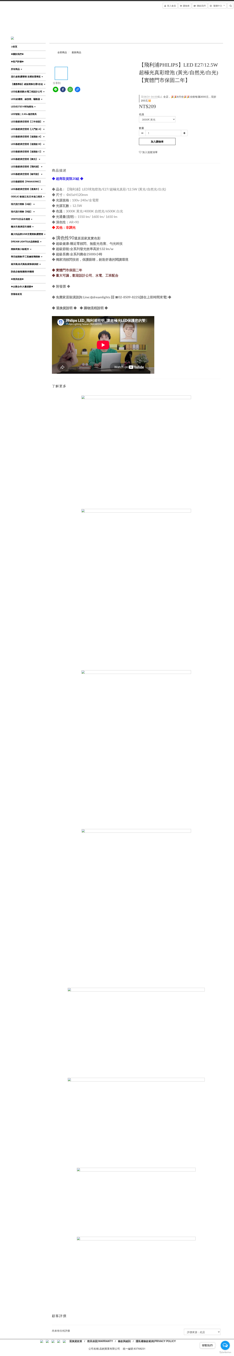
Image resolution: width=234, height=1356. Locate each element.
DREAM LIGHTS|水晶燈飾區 (25, 241)
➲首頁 (14, 46)
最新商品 (76, 52)
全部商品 (62, 52)
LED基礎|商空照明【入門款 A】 (27, 129)
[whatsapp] (70, 89)
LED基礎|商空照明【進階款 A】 (27, 136)
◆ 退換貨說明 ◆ (64, 307)
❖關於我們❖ (17, 54)
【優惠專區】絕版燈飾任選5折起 (27, 84)
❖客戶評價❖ (17, 61)
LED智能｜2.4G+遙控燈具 (24, 114)
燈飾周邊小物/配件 (20, 249)
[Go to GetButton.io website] (225, 1352)
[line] (55, 89)
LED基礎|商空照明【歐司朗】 (26, 174)
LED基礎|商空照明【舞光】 (24, 159)
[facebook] (63, 89)
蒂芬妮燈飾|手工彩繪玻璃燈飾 (26, 256)
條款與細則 (124, 1341)
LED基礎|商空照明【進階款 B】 (27, 144)
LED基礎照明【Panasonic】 (26, 181)
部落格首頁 (16, 294)
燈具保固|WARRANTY (100, 1341)
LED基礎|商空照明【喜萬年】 (26, 189)
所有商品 (15, 69)
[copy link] (77, 89)
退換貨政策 (75, 1341)
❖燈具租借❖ (17, 279)
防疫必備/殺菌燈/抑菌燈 (22, 271)
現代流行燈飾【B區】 (22, 211)
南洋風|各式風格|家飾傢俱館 (25, 264)
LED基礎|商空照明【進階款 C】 (27, 151)
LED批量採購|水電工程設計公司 (27, 91)
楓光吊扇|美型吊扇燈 (21, 226)
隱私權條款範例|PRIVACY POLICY (156, 1341)
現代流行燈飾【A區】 (22, 204)
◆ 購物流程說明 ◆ (94, 307)
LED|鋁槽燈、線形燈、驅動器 (26, 99)
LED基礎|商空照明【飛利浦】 (26, 166)
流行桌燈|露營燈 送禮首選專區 (26, 76)
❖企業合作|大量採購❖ (22, 286)
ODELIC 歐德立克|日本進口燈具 (27, 196)
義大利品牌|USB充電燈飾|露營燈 (27, 234)
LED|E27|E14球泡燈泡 (22, 106)
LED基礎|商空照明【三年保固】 (27, 121)
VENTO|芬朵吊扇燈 (21, 219)
